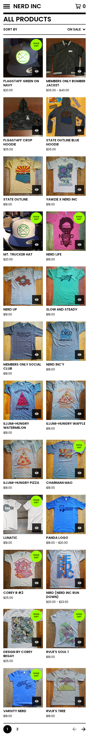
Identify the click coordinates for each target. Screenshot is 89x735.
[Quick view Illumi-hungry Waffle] (79, 413)
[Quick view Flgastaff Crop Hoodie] (36, 130)
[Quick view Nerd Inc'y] (79, 354)
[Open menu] (6, 6)
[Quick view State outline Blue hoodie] (79, 130)
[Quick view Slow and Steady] (79, 299)
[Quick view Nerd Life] (79, 244)
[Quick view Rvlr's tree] (79, 701)
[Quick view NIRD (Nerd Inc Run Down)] (79, 582)
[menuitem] (44, 29)
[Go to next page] (84, 729)
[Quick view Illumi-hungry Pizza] (36, 472)
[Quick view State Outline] (36, 189)
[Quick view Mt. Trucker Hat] (36, 244)
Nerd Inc (27, 6)
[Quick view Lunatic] (36, 527)
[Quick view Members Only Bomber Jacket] (79, 71)
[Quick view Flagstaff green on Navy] (36, 71)
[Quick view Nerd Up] (36, 299)
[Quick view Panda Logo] (79, 527)
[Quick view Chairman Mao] (79, 472)
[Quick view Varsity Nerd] (36, 701)
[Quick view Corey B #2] (36, 582)
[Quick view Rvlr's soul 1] (79, 642)
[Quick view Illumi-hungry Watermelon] (36, 413)
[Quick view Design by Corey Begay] (36, 642)
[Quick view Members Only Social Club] (36, 354)
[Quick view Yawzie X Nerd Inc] (79, 189)
